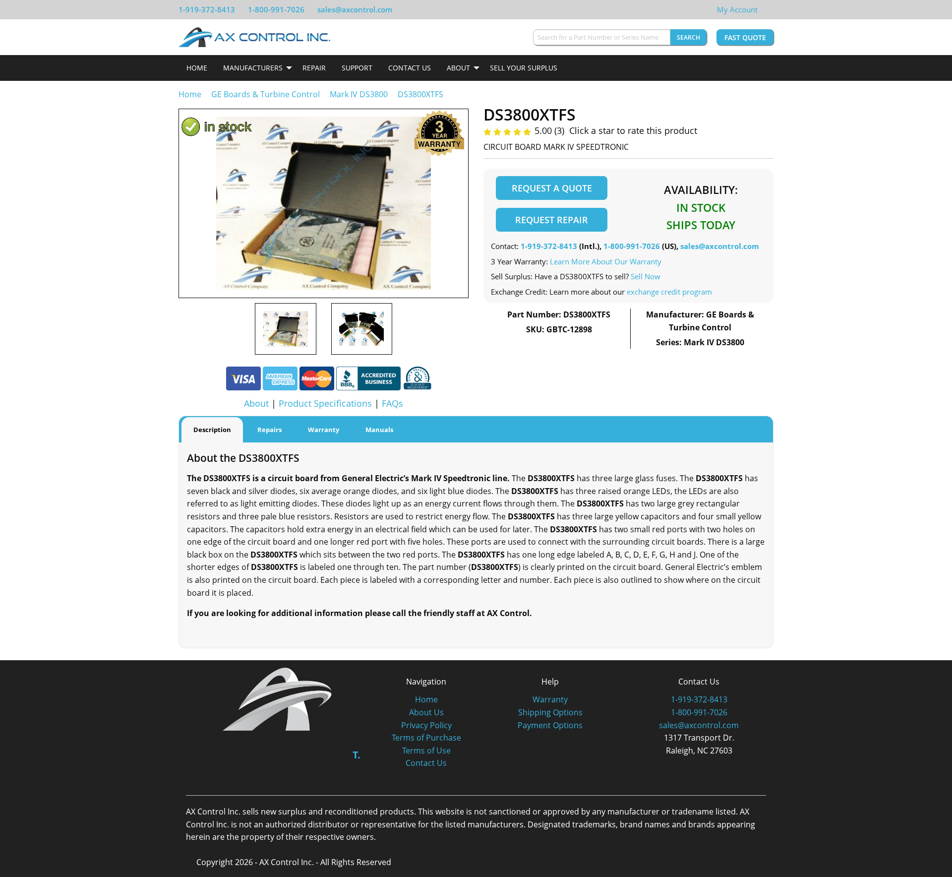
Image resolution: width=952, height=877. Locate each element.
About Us (426, 712)
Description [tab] (212, 429)
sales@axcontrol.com (354, 9)
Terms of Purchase (426, 737)
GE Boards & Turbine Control (266, 94)
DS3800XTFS (420, 94)
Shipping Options (550, 712)
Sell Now (645, 276)
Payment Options (550, 725)
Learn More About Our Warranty (605, 261)
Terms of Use (426, 750)
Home (196, 67)
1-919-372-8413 (206, 9)
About (458, 67)
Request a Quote (552, 188)
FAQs (392, 403)
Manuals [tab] (379, 429)
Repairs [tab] (269, 429)
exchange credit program (669, 292)
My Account (737, 9)
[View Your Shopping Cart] (766, 9)
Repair (314, 67)
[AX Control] (277, 697)
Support (357, 67)
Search (688, 37)
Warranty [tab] (323, 429)
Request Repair (551, 220)
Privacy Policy (426, 725)
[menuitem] (196, 68)
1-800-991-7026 (276, 9)
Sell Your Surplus (523, 67)
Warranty (550, 699)
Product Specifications (325, 403)
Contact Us (409, 67)
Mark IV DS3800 (359, 94)
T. (356, 754)
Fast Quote (745, 37)
